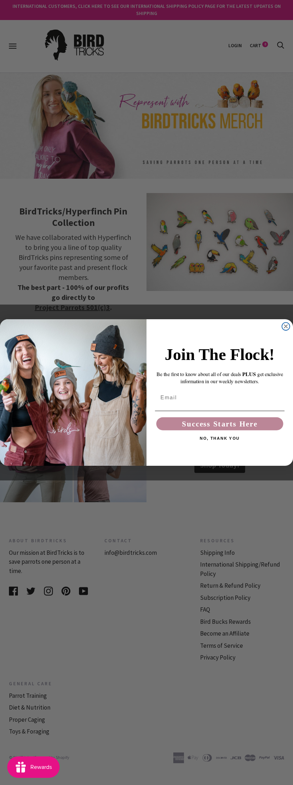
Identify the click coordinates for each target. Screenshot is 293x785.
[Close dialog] (286, 326)
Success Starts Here (219, 424)
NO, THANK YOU (219, 438)
